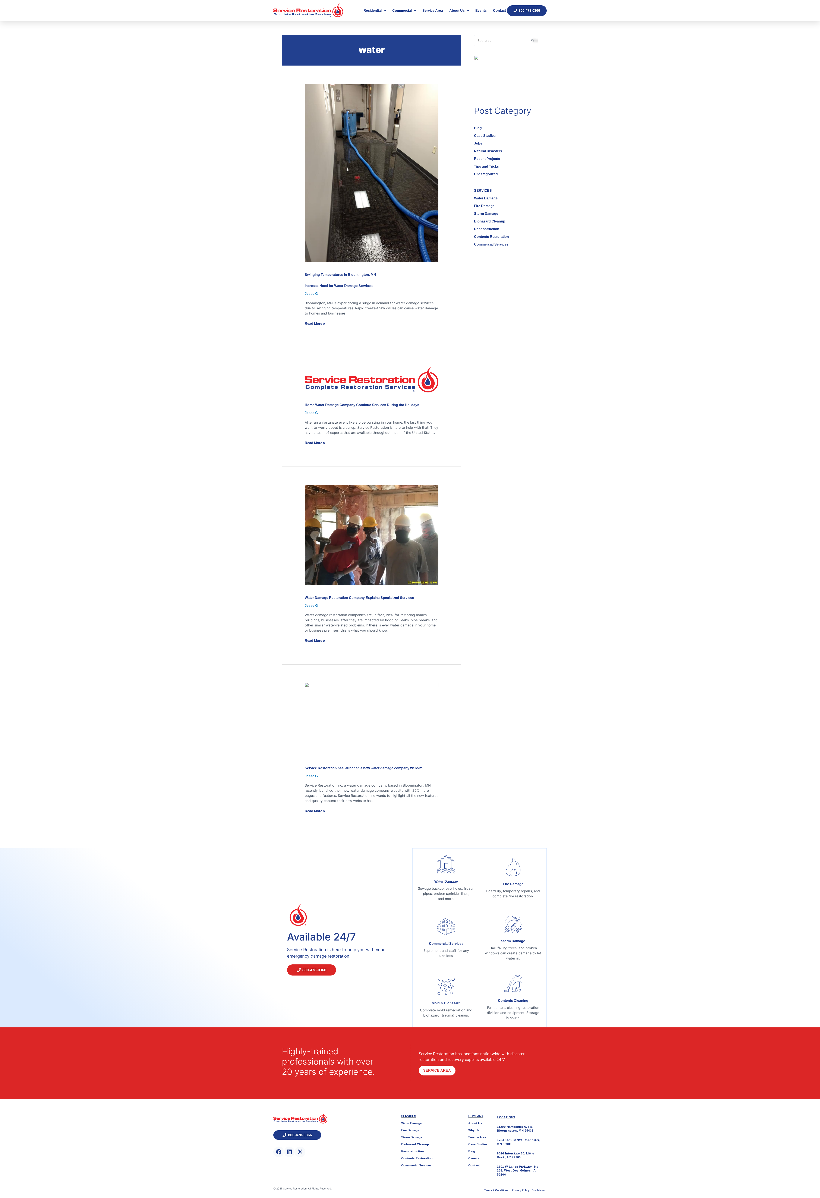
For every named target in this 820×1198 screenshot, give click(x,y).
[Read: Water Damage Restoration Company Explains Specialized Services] (372, 535)
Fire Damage (484, 206)
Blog (478, 128)
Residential (372, 10)
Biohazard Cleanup (489, 221)
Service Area (432, 10)
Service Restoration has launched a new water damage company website (364, 768)
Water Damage (486, 198)
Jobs (478, 143)
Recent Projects (487, 159)
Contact (499, 10)
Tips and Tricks (486, 166)
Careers (473, 1158)
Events (481, 10)
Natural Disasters (488, 151)
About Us (457, 10)
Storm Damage (486, 213)
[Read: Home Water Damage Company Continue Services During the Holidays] (372, 379)
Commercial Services (491, 244)
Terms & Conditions (496, 1190)
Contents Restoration (491, 236)
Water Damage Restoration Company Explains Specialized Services (359, 598)
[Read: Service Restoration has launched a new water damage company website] (372, 719)
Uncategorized (486, 174)
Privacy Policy (521, 1190)
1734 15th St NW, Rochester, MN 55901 (518, 1141)
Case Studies (485, 135)
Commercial (402, 10)
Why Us (473, 1130)
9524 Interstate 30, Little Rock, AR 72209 (515, 1155)
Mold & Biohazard (446, 1003)
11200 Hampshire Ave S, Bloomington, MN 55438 (515, 1128)
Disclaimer (538, 1190)
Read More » (315, 323)
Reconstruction (486, 229)
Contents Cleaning (513, 1000)
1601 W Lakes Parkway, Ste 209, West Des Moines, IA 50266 (517, 1170)
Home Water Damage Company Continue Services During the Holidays (362, 405)
